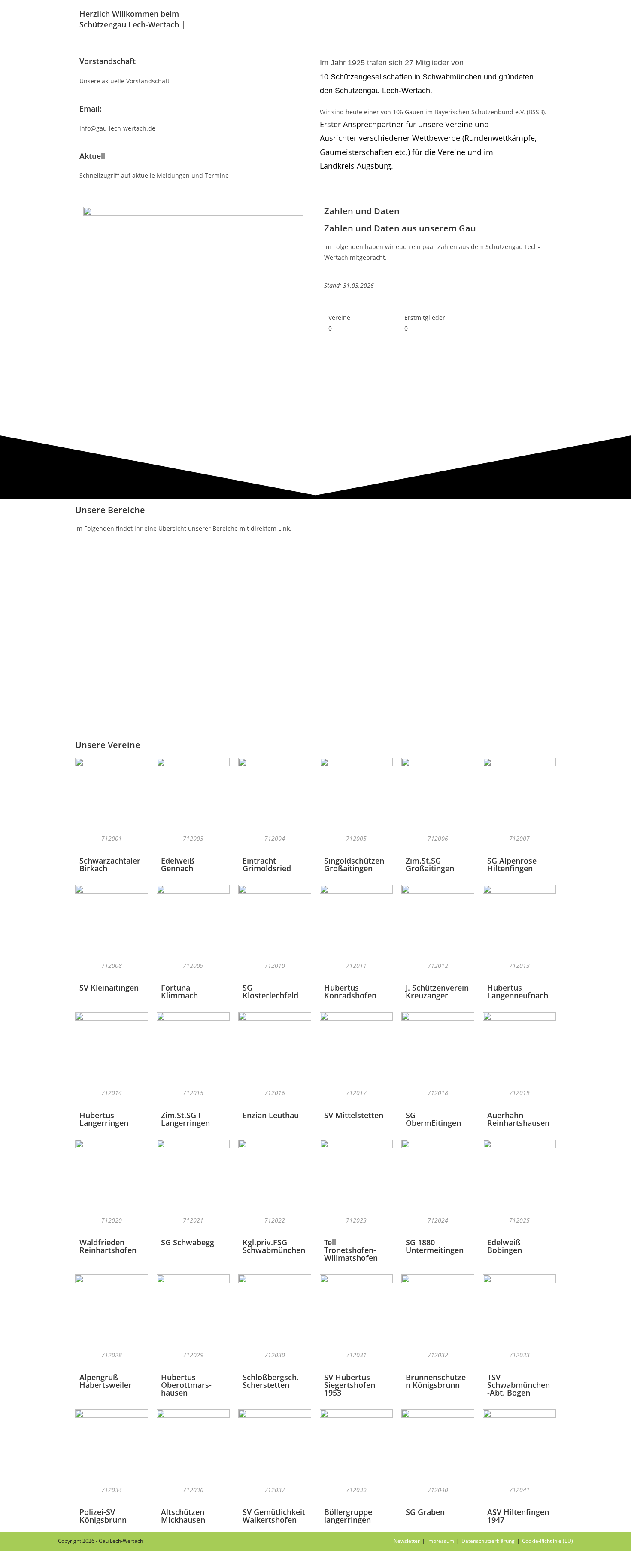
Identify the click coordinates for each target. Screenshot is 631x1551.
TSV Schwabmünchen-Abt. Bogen (518, 1385)
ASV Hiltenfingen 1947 (518, 1516)
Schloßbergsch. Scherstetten (271, 1381)
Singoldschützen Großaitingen (354, 864)
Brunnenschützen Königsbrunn (436, 1381)
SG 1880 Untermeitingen (435, 1246)
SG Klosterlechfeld (270, 991)
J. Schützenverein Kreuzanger (437, 991)
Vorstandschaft (107, 61)
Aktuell (92, 156)
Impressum (440, 1541)
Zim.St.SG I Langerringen (185, 1119)
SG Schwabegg (187, 1242)
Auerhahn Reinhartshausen (518, 1119)
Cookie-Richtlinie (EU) (547, 1541)
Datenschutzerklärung (488, 1541)
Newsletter (407, 1541)
